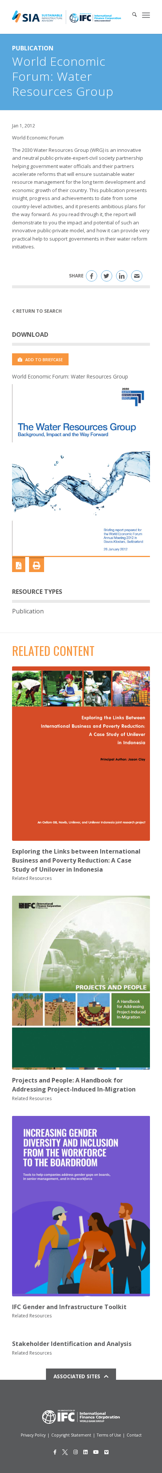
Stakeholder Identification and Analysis (71, 1344)
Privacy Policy (33, 1435)
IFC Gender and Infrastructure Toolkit (69, 1307)
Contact (134, 1435)
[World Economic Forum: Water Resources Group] (81, 470)
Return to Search (38, 311)
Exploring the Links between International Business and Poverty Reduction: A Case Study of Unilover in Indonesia (76, 860)
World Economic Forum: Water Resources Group (70, 376)
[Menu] (146, 15)
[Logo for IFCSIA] (66, 17)
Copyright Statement (71, 1435)
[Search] (131, 15)
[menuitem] (131, 15)
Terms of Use (109, 1435)
